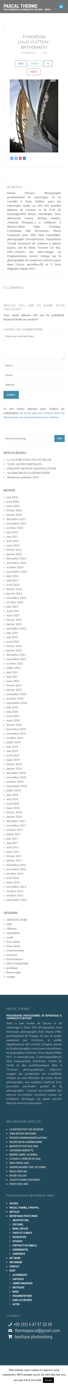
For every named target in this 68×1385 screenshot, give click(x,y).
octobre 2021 (14, 663)
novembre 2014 (16, 887)
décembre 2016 (16, 865)
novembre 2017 (16, 825)
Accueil (13, 1203)
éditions (11, 928)
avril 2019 (12, 755)
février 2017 (14, 856)
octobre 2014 (14, 891)
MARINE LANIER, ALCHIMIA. (23, 1154)
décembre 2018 (16, 773)
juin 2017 (12, 838)
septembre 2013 (16, 900)
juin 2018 (12, 795)
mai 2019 (12, 751)
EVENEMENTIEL (20, 1249)
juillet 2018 (13, 790)
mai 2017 (12, 843)
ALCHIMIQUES (20, 1274)
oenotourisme (15, 950)
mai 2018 (12, 799)
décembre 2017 (16, 821)
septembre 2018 (16, 786)
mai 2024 (12, 580)
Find (59, 438)
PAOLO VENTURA (18, 1171)
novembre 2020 (16, 694)
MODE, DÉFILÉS (20, 1228)
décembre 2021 (16, 655)
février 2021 (14, 685)
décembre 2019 (16, 729)
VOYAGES (17, 1241)
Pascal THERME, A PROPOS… (24, 1207)
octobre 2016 (14, 873)
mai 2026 (12, 497)
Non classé (13, 942)
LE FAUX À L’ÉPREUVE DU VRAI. (25, 1158)
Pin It (33, 71)
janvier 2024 (14, 593)
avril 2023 (12, 611)
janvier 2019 (14, 768)
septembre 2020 (16, 703)
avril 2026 (12, 501)
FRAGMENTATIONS (22, 1295)
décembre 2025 (16, 519)
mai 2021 (12, 676)
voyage (10, 977)
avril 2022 (12, 641)
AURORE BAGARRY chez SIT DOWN (27, 1167)
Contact (14, 1266)
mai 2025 (12, 536)
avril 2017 (12, 847)
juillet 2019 (13, 742)
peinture (11, 955)
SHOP (12, 1270)
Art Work (14, 1258)
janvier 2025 (14, 554)
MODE (16, 1291)
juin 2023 (12, 606)
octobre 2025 (14, 528)
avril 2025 (12, 541)
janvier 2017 (14, 860)
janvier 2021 (14, 690)
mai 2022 (12, 637)
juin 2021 (12, 672)
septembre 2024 (16, 571)
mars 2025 (13, 545)
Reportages (13, 972)
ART (9, 924)
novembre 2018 (16, 777)
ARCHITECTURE (16, 920)
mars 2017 (13, 852)
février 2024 (14, 589)
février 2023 (14, 620)
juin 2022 (12, 633)
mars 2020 (13, 720)
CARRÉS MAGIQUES (23, 1283)
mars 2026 (13, 506)
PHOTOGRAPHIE (17, 963)
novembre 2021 (16, 659)
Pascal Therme (27, 6)
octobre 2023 (14, 602)
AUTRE (16, 1304)
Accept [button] (48, 1380)
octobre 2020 (14, 698)
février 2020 (14, 725)
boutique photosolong (33, 1336)
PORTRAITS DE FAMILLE (25, 1245)
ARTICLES (14, 1211)
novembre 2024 (16, 563)
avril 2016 (12, 878)
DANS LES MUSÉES (22, 1300)
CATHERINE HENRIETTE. (21, 1150)
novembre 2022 (16, 628)
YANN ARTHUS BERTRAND (24, 464)
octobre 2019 (14, 738)
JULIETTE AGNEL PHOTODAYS (24, 1179)
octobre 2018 (14, 782)
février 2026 (14, 510)
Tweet (35, 63)
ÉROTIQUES (18, 1287)
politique (12, 968)
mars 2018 (13, 808)
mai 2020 (12, 712)
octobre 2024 (14, 567)
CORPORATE (19, 1253)
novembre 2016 (16, 869)
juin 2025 (12, 532)
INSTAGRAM (15, 1262)
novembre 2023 (16, 598)
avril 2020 (12, 716)
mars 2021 (13, 681)
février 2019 (14, 764)
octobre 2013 (14, 895)
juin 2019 (12, 747)
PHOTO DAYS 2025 (18, 1184)
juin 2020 (12, 707)
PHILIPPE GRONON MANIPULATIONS (31, 468)
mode (9, 937)
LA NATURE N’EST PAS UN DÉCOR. (29, 460)
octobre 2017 (14, 830)
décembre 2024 (16, 558)
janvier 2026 (14, 515)
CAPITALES (18, 1279)
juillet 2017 (13, 834)
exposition (13, 933)
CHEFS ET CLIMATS (22, 1232)
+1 (48, 63)
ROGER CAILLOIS (18, 1175)
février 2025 (14, 550)
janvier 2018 (14, 817)
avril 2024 (12, 585)
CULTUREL (18, 1224)
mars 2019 (13, 760)
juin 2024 (12, 576)
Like (20, 63)
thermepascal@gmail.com (37, 1330)
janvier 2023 (14, 624)
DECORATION (19, 1237)
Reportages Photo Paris (23, 1216)
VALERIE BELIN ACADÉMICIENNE (28, 473)
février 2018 (14, 812)
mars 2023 (13, 615)
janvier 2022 (14, 650)
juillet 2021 (13, 668)
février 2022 (14, 646)
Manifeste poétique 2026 (23, 477)
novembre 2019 (16, 733)
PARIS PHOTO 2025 (19, 1163)
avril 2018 (12, 803)
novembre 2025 (16, 523)
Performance (14, 959)
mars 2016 (13, 882)
